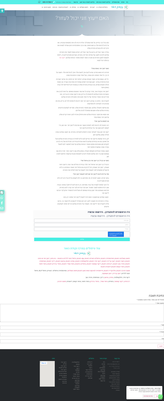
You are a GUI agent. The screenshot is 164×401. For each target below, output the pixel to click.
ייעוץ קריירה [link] (88, 376)
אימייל (161, 331)
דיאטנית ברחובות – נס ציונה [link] (60, 7)
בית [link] (127, 2)
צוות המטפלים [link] (115, 2)
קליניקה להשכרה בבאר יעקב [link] (87, 2)
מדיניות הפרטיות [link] (148, 396)
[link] (2, 11)
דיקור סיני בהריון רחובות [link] (63, 367)
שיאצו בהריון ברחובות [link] (63, 376)
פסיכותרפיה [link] (88, 372)
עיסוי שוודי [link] (76, 374)
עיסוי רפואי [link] (76, 376)
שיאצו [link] (77, 364)
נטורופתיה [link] (89, 374)
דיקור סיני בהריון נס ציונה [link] (62, 370)
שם (162, 325)
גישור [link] (90, 368)
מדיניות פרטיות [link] (64, 382)
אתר (162, 338)
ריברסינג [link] (89, 362)
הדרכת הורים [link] (75, 378)
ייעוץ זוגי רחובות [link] (89, 365)
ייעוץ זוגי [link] (92, 7)
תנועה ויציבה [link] (47, 7)
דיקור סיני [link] (76, 366)
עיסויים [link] (74, 7)
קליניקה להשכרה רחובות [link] (77, 382)
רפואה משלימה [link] (83, 7)
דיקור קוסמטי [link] (77, 369)
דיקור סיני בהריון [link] (64, 363)
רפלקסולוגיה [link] (75, 362)
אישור (157, 396)
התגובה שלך (160, 303)
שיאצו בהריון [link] (63, 373)
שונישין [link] (90, 378)
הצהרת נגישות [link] (63, 379)
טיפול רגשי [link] (89, 370)
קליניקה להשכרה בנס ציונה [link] (103, 2)
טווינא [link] (77, 372)
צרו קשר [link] (75, 2)
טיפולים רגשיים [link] (102, 7)
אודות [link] (122, 2)
